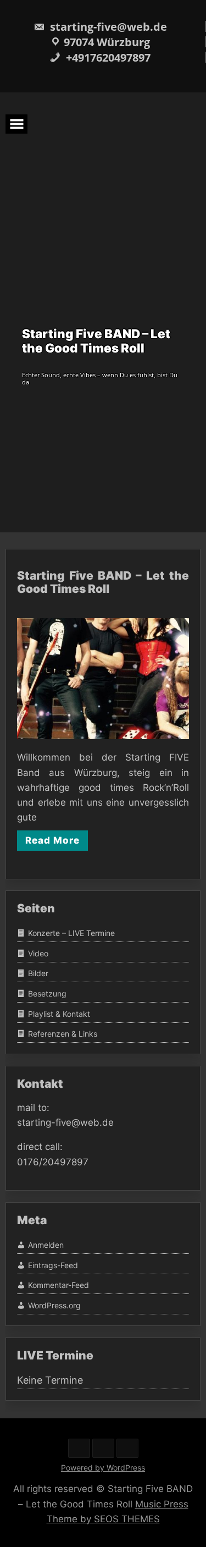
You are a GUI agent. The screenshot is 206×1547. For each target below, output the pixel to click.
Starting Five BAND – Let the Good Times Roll (103, 582)
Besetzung (47, 993)
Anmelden (46, 1244)
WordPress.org (54, 1305)
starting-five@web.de (107, 26)
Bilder (38, 973)
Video (38, 953)
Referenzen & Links (62, 1034)
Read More (52, 840)
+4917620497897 (107, 57)
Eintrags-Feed (53, 1265)
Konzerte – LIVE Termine (71, 933)
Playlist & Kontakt (59, 1014)
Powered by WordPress (103, 1467)
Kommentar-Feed (58, 1285)
